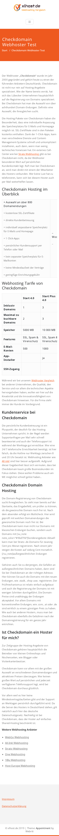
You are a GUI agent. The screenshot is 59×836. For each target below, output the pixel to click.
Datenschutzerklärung (14, 806)
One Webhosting (15, 754)
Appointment (42, 828)
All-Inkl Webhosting (16, 743)
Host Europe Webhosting (20, 765)
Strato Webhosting (28, 154)
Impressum (8, 799)
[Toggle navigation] (30, 22)
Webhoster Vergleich (42, 380)
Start (4, 50)
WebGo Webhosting (17, 737)
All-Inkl (6, 461)
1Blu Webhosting (15, 760)
